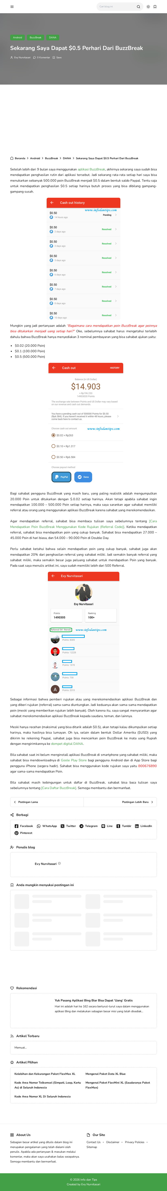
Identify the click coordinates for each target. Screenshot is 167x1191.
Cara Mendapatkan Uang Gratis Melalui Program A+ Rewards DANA (127, 908)
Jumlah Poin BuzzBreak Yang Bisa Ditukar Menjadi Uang (125, 946)
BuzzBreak (35, 37)
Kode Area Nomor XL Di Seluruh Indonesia (42, 1138)
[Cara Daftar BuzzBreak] (58, 788)
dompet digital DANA (67, 744)
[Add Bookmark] (57, 57)
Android (17, 37)
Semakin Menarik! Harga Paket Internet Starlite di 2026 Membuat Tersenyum (65, 1089)
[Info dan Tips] (33, 6)
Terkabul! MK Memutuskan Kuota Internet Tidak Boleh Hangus (56, 1073)
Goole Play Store (74, 760)
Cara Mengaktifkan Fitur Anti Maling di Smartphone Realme (127, 927)
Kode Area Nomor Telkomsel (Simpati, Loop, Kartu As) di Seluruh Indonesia (47, 1126)
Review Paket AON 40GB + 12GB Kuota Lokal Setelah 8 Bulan (56, 1065)
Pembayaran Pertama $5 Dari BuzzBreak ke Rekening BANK (52, 946)
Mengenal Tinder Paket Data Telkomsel (51, 927)
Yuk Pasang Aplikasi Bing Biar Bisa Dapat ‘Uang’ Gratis (94, 1010)
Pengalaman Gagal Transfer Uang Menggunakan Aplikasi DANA (54, 908)
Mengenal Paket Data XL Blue (106, 1115)
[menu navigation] (12, 7)
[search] (138, 7)
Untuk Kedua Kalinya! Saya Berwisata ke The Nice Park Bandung (57, 1081)
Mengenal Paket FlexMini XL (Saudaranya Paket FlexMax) (118, 1126)
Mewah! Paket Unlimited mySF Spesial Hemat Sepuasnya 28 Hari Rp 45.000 (64, 1057)
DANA (52, 37)
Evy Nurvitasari (22, 57)
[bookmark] (155, 7)
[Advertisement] (83, 119)
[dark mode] (148, 7)
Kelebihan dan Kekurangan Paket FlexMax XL (44, 1115)
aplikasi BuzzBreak (91, 169)
